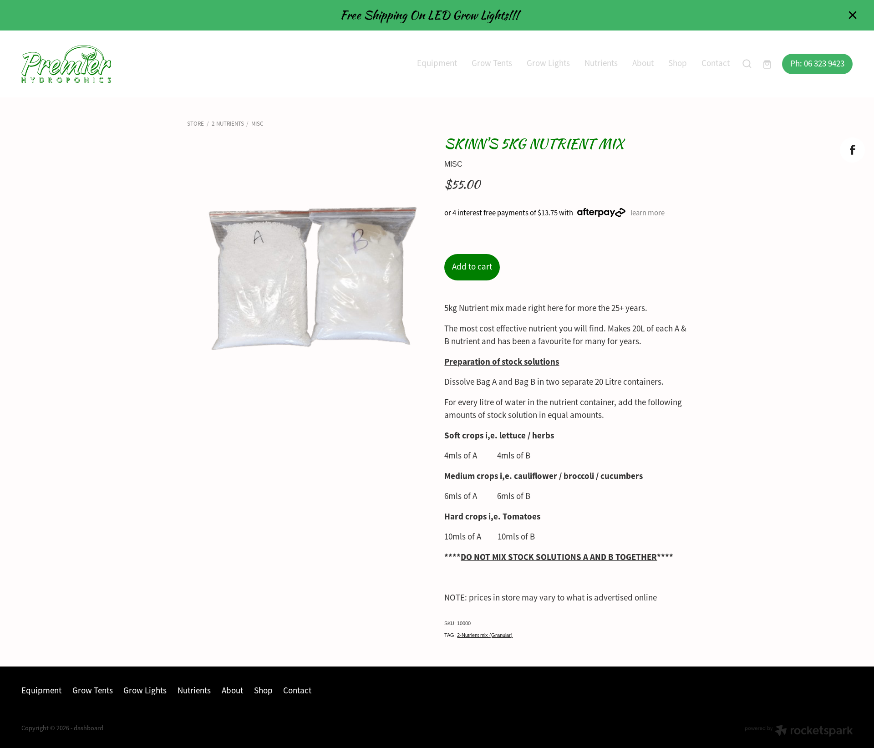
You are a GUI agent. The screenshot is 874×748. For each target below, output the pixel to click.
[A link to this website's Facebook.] (852, 150)
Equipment (437, 63)
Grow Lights (548, 63)
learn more (647, 213)
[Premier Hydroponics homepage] (104, 64)
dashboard (88, 728)
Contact (715, 63)
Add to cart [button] (472, 266)
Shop (677, 63)
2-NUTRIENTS (228, 123)
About (643, 63)
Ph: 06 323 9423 (817, 63)
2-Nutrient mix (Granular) (485, 635)
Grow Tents (492, 63)
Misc (257, 123)
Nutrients (601, 63)
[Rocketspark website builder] (799, 731)
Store (195, 123)
